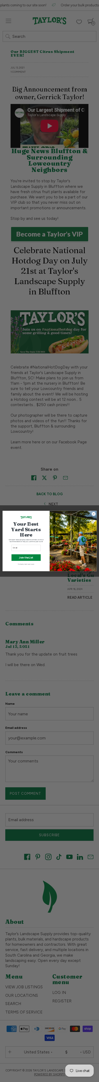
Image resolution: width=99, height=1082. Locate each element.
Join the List (26, 557)
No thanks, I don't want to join (26, 564)
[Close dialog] (93, 514)
